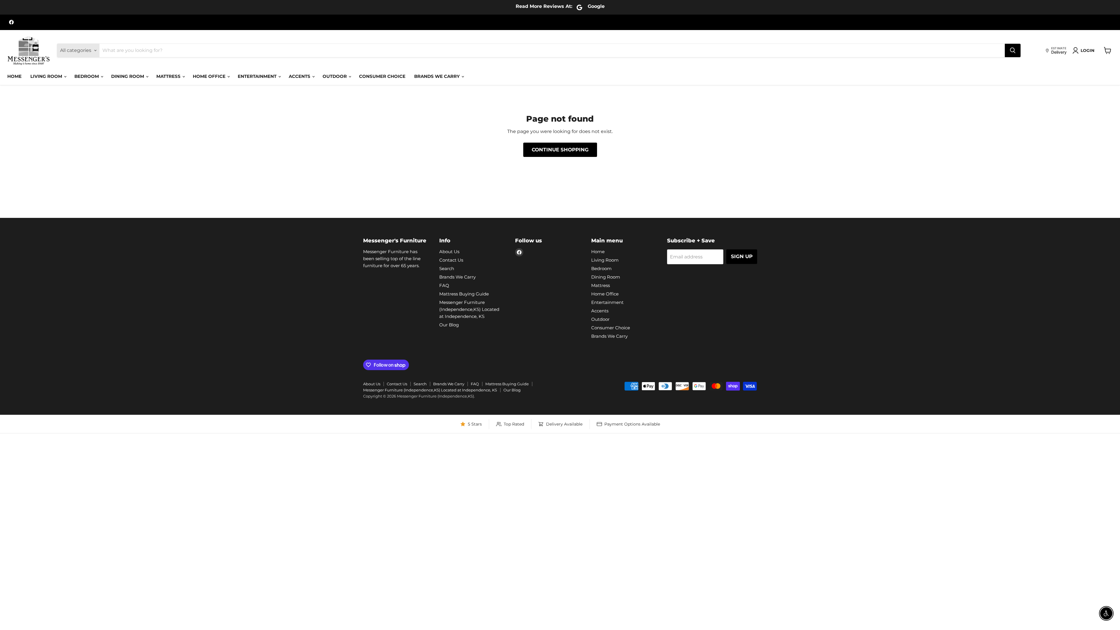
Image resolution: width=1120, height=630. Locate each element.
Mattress (169, 76)
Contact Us (451, 260)
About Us (449, 251)
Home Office (210, 76)
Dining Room (128, 76)
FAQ (444, 285)
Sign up (741, 256)
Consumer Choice (382, 76)
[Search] (1013, 50)
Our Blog (449, 325)
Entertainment (258, 76)
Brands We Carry (437, 76)
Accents (300, 76)
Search (446, 268)
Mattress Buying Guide (464, 294)
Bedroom (87, 76)
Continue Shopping (560, 150)
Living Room (46, 76)
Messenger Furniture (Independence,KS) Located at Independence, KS (469, 309)
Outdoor (335, 76)
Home (14, 76)
